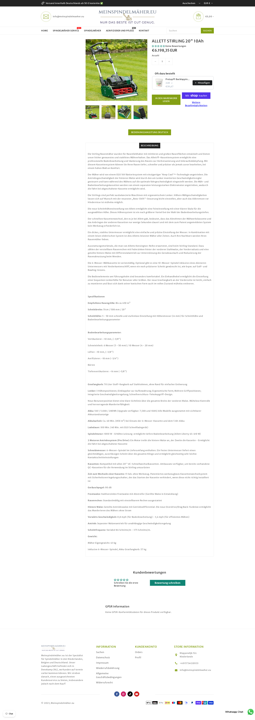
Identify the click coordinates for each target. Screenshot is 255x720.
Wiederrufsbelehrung (108, 668)
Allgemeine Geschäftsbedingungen (108, 675)
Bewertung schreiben (167, 582)
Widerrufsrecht (104, 682)
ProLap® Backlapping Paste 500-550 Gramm (178, 79)
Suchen (100, 652)
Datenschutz (103, 657)
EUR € (207, 3)
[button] (158, 46)
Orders (138, 652)
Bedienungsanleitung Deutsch (149, 132)
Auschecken (189, 3)
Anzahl (155, 56)
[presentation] (86, 112)
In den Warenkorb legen (166, 100)
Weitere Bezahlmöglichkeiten (196, 104)
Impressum (102, 662)
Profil (138, 657)
